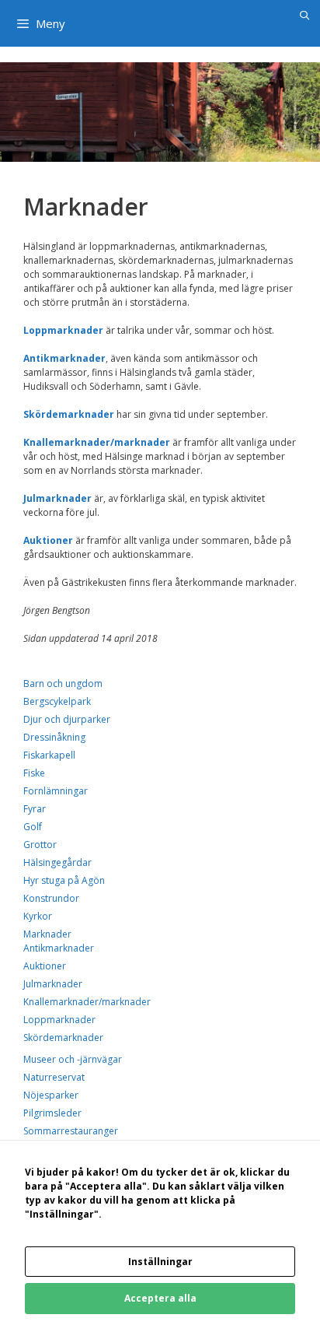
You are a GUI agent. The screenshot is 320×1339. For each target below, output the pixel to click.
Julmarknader (52, 983)
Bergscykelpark (57, 701)
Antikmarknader (58, 948)
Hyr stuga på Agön (64, 880)
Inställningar (160, 1261)
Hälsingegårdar (57, 862)
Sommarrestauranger (70, 1130)
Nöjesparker (50, 1095)
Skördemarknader (63, 1037)
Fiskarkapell (49, 755)
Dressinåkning (54, 737)
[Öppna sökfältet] (305, 15)
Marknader (47, 934)
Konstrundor (51, 898)
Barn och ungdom (63, 683)
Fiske (34, 773)
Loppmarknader (59, 1019)
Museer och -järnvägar (72, 1059)
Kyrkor (37, 916)
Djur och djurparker (66, 719)
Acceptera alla (160, 1298)
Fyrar (34, 808)
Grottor (40, 844)
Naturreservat (54, 1077)
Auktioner (44, 966)
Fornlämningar (55, 790)
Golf (32, 826)
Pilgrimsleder (52, 1113)
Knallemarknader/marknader (96, 442)
